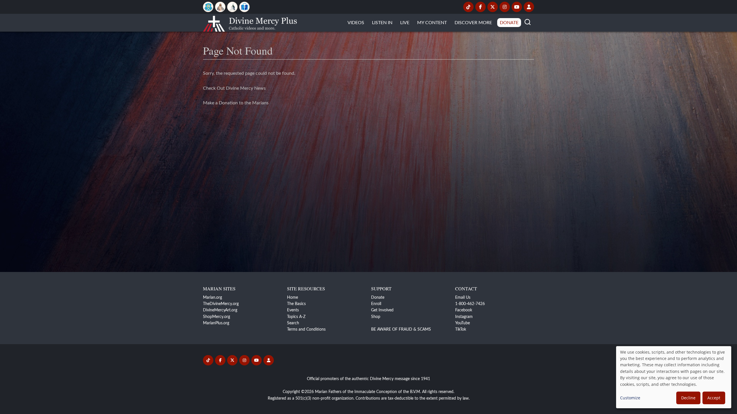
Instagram (464, 317)
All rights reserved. (438, 392)
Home (292, 298)
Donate (377, 298)
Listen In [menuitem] (382, 22)
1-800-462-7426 (470, 304)
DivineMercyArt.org (220, 310)
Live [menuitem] (404, 22)
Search (293, 323)
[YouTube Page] (517, 7)
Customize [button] (630, 397)
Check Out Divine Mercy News (234, 88)
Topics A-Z (296, 317)
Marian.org (212, 298)
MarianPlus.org (216, 323)
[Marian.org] (208, 7)
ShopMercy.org (216, 317)
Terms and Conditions (306, 329)
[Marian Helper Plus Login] (529, 7)
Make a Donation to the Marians (236, 103)
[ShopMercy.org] (244, 7)
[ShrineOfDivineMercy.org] (232, 7)
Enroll (376, 304)
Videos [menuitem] (355, 22)
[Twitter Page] (492, 7)
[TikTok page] (468, 7)
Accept (713, 397)
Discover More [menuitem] (473, 22)
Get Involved (382, 310)
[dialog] (673, 377)
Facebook (463, 310)
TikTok (460, 329)
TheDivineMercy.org (221, 304)
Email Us (462, 298)
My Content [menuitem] (432, 22)
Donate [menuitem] (509, 22)
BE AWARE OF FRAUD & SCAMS (401, 329)
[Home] (250, 22)
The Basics (296, 304)
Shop (375, 317)
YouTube (462, 323)
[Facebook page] (480, 7)
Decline (688, 397)
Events (293, 310)
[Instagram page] (504, 7)
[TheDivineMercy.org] (220, 7)
